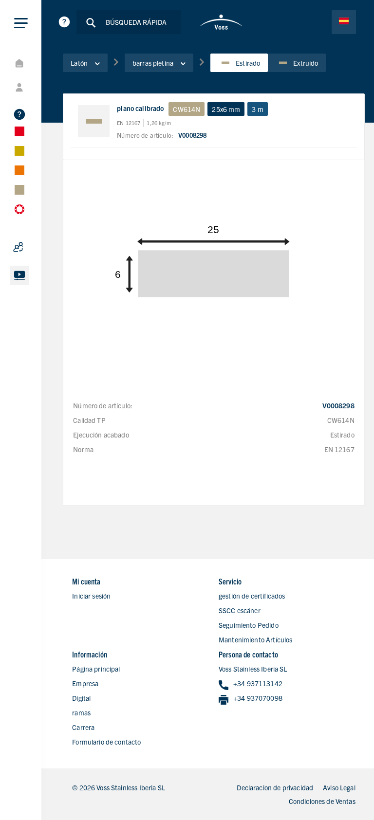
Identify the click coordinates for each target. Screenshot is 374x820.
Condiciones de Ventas (322, 801)
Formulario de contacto (106, 741)
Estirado (248, 62)
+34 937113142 (257, 683)
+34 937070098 (257, 697)
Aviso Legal (339, 787)
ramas (81, 712)
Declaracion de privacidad (275, 787)
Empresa (85, 683)
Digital (81, 697)
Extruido (305, 62)
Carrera (83, 727)
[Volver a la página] (221, 22)
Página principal (96, 668)
